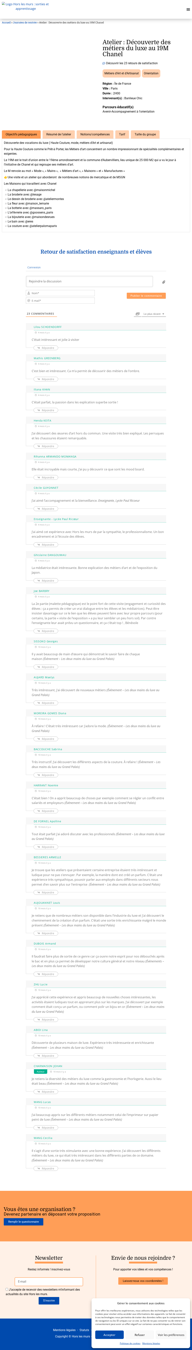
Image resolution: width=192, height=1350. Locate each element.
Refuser (140, 1335)
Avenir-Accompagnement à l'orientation (128, 111)
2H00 (116, 93)
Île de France (122, 83)
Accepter (109, 1335)
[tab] (21, 134)
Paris (114, 88)
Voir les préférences (171, 1335)
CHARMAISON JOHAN (48, 1066)
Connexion (34, 267)
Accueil (6, 22)
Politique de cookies (130, 1343)
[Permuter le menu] (188, 9)
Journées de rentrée (25, 22)
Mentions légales (151, 1343)
